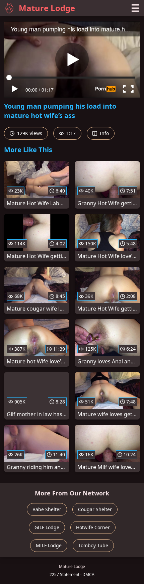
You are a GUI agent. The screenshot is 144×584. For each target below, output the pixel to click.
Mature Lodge (47, 7)
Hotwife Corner (93, 527)
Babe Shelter (46, 509)
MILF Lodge (49, 545)
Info (103, 133)
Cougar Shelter (95, 509)
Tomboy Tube (93, 545)
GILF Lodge (46, 527)
